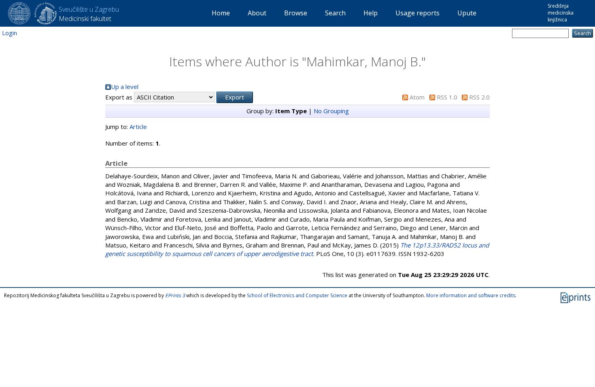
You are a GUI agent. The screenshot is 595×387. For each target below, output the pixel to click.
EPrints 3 (175, 295)
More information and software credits (470, 295)
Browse (295, 12)
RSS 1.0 (447, 97)
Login (9, 33)
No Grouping (331, 111)
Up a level (124, 86)
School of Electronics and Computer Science (297, 295)
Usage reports (417, 12)
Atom (417, 97)
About (257, 12)
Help (370, 12)
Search (335, 12)
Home (221, 12)
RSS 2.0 (479, 97)
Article (138, 127)
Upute (466, 12)
